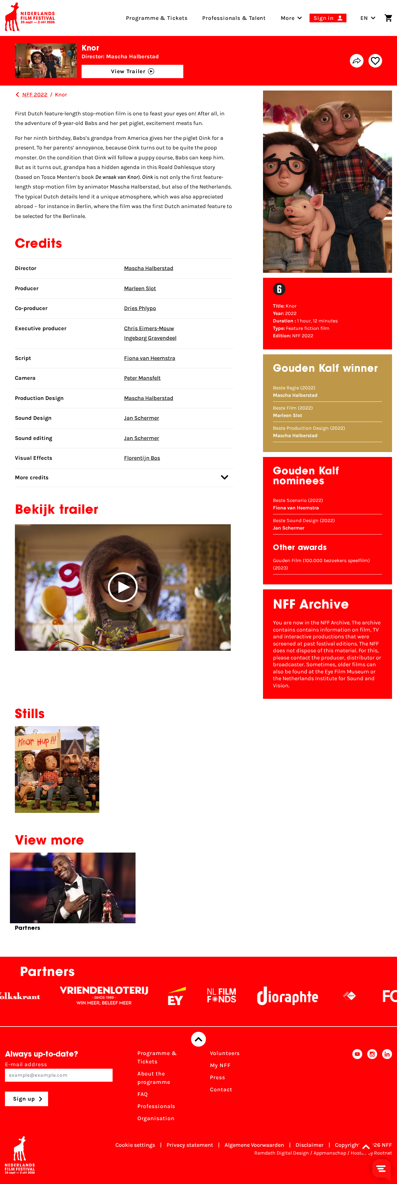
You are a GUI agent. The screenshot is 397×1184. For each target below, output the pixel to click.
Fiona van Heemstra (149, 358)
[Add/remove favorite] (375, 61)
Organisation (156, 1118)
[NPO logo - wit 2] (326, 996)
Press (217, 1077)
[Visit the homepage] (30, 17)
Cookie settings (135, 1145)
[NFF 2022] (17, 94)
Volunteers (225, 1053)
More (288, 18)
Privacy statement (190, 1145)
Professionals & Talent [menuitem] (234, 18)
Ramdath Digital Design (281, 1153)
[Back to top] (198, 1039)
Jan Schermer (141, 418)
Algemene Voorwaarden (254, 1145)
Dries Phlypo (140, 308)
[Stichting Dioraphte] (265, 996)
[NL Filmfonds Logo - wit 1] (199, 996)
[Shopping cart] (388, 18)
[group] (73, 894)
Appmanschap (330, 1153)
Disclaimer (309, 1145)
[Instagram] (372, 1087)
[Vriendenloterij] (82, 996)
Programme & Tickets (157, 1057)
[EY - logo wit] (154, 996)
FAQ (142, 1094)
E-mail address (26, 1064)
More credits (32, 477)
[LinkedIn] (387, 1087)
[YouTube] (357, 1087)
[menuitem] (287, 18)
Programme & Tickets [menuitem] (156, 18)
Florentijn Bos (142, 458)
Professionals (156, 1106)
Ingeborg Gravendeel (150, 338)
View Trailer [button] (128, 71)
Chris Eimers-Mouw (149, 328)
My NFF (220, 1065)
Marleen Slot (140, 288)
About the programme (153, 1077)
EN (364, 18)
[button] (123, 587)
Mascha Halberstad (148, 268)
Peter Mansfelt (142, 378)
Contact (221, 1089)
